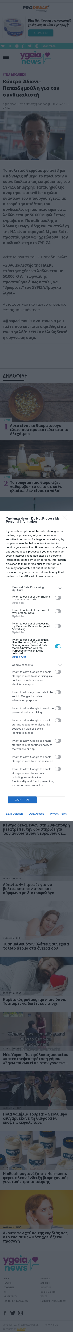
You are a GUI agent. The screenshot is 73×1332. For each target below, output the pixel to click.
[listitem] (36, 588)
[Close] (65, 518)
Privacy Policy (58, 813)
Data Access (36, 813)
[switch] (58, 598)
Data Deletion (14, 813)
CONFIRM (22, 799)
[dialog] (36, 666)
